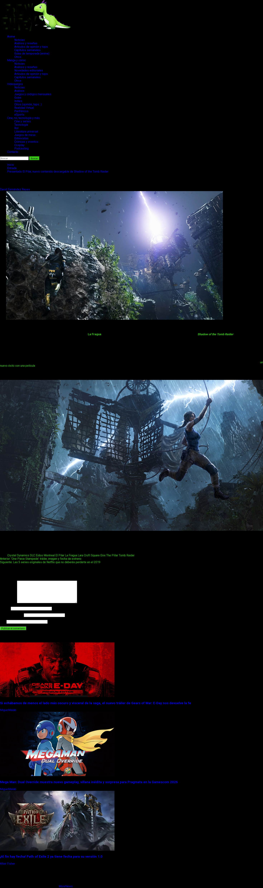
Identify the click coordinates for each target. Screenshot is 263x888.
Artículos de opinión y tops (31, 46)
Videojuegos (15, 84)
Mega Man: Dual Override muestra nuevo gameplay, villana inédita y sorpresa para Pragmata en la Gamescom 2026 (89, 782)
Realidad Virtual (24, 107)
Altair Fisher (8, 863)
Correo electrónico (11, 615)
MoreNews (66, 886)
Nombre (5, 608)
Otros (17, 57)
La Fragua (71, 555)
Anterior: (40, 558)
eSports (19, 114)
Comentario (8, 602)
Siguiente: (50, 562)
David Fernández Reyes (15, 189)
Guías (17, 97)
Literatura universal (26, 131)
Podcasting (21, 148)
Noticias (19, 40)
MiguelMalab (8, 710)
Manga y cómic (16, 60)
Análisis (19, 91)
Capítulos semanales (27, 50)
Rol (16, 128)
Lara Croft (84, 555)
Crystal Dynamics (18, 555)
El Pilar (59, 555)
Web (3, 621)
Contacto (12, 152)
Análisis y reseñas (25, 43)
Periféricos (21, 111)
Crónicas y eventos (26, 141)
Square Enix (98, 555)
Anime (11, 36)
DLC (32, 555)
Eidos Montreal (45, 555)
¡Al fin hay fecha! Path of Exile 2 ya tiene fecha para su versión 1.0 (51, 857)
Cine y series (22, 121)
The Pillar (112, 555)
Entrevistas (21, 138)
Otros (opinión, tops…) (28, 104)
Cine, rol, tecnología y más (23, 118)
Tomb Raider (127, 555)
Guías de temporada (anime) (31, 53)
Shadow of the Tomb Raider (215, 334)
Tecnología (21, 124)
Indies (18, 101)
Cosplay (19, 145)
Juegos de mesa (24, 135)
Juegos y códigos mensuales (32, 94)
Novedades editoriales (28, 70)
